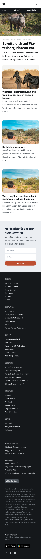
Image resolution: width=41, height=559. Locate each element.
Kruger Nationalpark (12, 409)
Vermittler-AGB (10, 470)
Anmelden (20, 263)
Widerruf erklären (11, 481)
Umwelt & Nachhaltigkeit (14, 454)
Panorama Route (11, 412)
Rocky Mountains (11, 283)
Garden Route (10, 405)
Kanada (8, 279)
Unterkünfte (31, 10)
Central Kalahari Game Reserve (16, 381)
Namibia (13, 39)
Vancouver (9, 297)
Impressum (9, 460)
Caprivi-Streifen (11, 353)
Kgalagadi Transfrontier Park (15, 384)
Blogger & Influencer (12, 450)
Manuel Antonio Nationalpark (16, 328)
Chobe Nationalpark (12, 371)
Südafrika (9, 391)
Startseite (5, 39)
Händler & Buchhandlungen (15, 447)
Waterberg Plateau (12, 356)
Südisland (8, 430)
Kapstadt (8, 395)
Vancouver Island (11, 287)
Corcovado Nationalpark (14, 318)
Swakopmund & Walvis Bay (15, 346)
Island (7, 419)
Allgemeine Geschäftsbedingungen (18, 467)
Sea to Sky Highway (12, 290)
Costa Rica (9, 307)
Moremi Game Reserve (13, 367)
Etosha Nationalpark (12, 339)
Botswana (9, 363)
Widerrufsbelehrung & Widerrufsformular (20, 473)
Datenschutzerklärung (13, 463)
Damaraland (9, 349)
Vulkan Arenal (10, 321)
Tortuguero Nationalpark (14, 315)
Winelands (9, 402)
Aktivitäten (18, 10)
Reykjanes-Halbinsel (12, 427)
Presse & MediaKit (11, 444)
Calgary (7, 300)
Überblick (6, 10)
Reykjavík (8, 423)
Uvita (7, 325)
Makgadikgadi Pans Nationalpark (17, 374)
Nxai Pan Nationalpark (13, 377)
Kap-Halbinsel (10, 399)
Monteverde (9, 311)
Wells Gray (9, 293)
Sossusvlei (9, 343)
